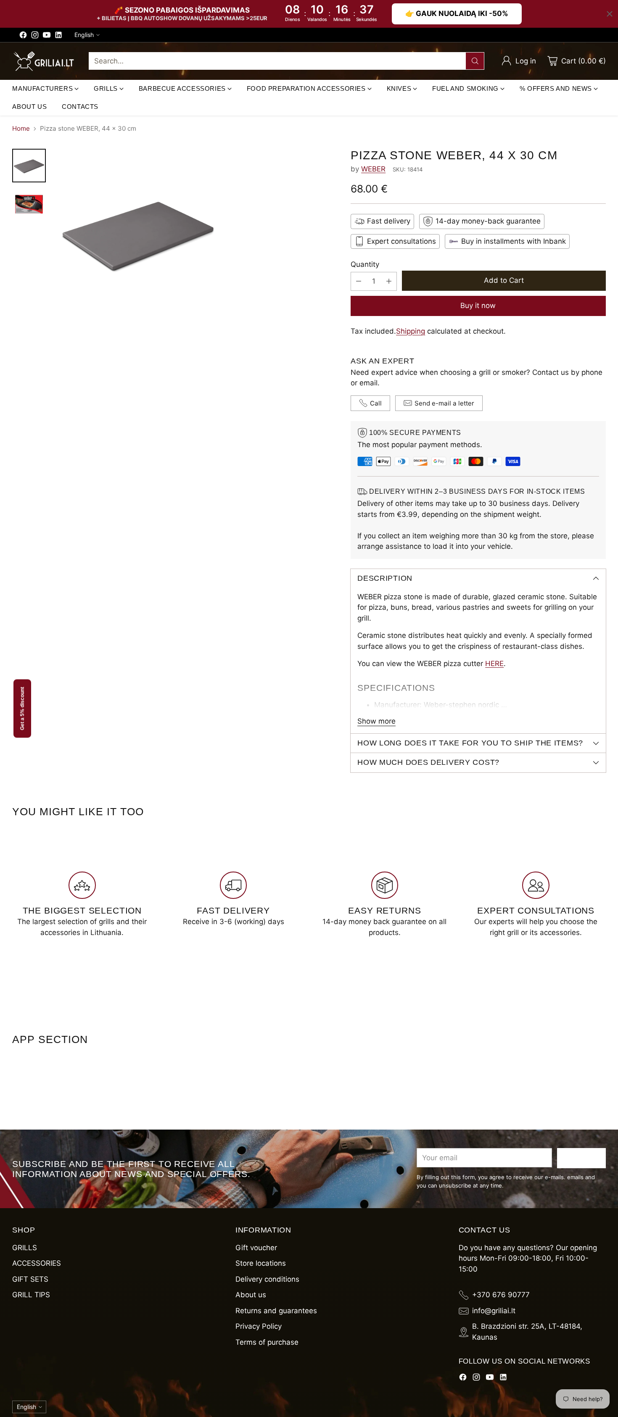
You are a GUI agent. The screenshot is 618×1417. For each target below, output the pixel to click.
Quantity (365, 264)
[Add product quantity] (388, 281)
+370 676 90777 (501, 1295)
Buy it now (478, 305)
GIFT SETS (30, 1279)
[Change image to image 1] (29, 165)
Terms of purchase (266, 1342)
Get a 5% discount (22, 708)
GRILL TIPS (31, 1295)
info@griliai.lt (493, 1310)
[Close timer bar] (609, 14)
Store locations (260, 1263)
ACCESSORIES (36, 1263)
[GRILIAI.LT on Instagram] (35, 36)
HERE (494, 663)
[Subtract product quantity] (358, 281)
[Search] (475, 61)
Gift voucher (256, 1247)
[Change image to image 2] (29, 204)
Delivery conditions (267, 1279)
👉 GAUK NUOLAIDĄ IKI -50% (456, 13)
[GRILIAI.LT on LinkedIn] (58, 36)
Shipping (410, 331)
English (84, 34)
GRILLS (24, 1247)
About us (250, 1295)
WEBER (373, 169)
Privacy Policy (258, 1326)
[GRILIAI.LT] (43, 61)
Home (21, 128)
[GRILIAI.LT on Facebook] (23, 36)
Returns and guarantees (276, 1310)
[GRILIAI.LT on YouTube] (46, 36)
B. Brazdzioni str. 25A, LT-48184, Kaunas (527, 1331)
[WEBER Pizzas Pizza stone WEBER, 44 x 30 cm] (195, 233)
